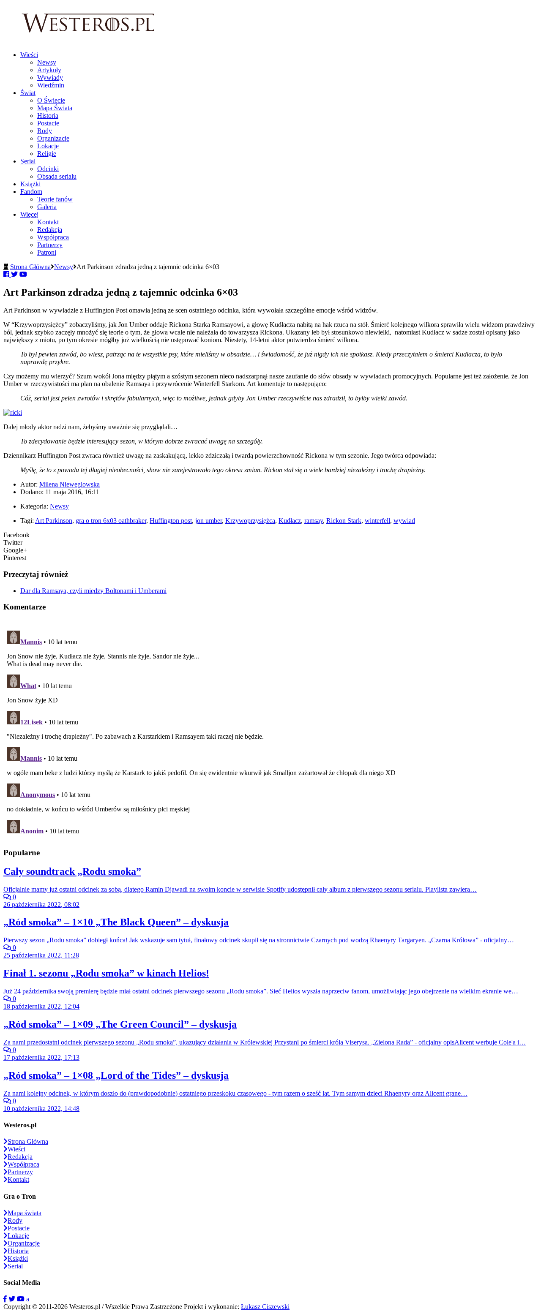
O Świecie (51, 100)
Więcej (29, 214)
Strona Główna (30, 266)
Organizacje (53, 138)
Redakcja (49, 229)
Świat (28, 92)
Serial (28, 161)
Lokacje (48, 146)
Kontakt (48, 222)
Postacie (48, 123)
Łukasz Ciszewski (265, 1306)
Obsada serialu (57, 176)
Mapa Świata (54, 108)
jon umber (208, 520)
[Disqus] (270, 732)
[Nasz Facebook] (5, 1299)
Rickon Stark (343, 520)
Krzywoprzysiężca (250, 520)
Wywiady (50, 77)
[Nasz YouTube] (21, 1299)
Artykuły (49, 69)
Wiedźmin (50, 85)
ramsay (313, 520)
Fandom (31, 191)
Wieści (29, 54)
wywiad (404, 520)
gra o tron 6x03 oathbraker (111, 520)
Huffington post (171, 520)
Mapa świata (24, 1212)
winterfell (377, 520)
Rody (44, 130)
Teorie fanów (55, 199)
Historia (47, 115)
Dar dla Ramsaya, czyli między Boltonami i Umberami (93, 590)
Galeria (47, 206)
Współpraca (53, 237)
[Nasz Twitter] (12, 1299)
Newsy (46, 62)
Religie (46, 153)
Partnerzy (50, 244)
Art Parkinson (53, 520)
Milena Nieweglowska (69, 484)
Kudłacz (290, 520)
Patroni (46, 252)
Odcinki (48, 168)
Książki (30, 184)
